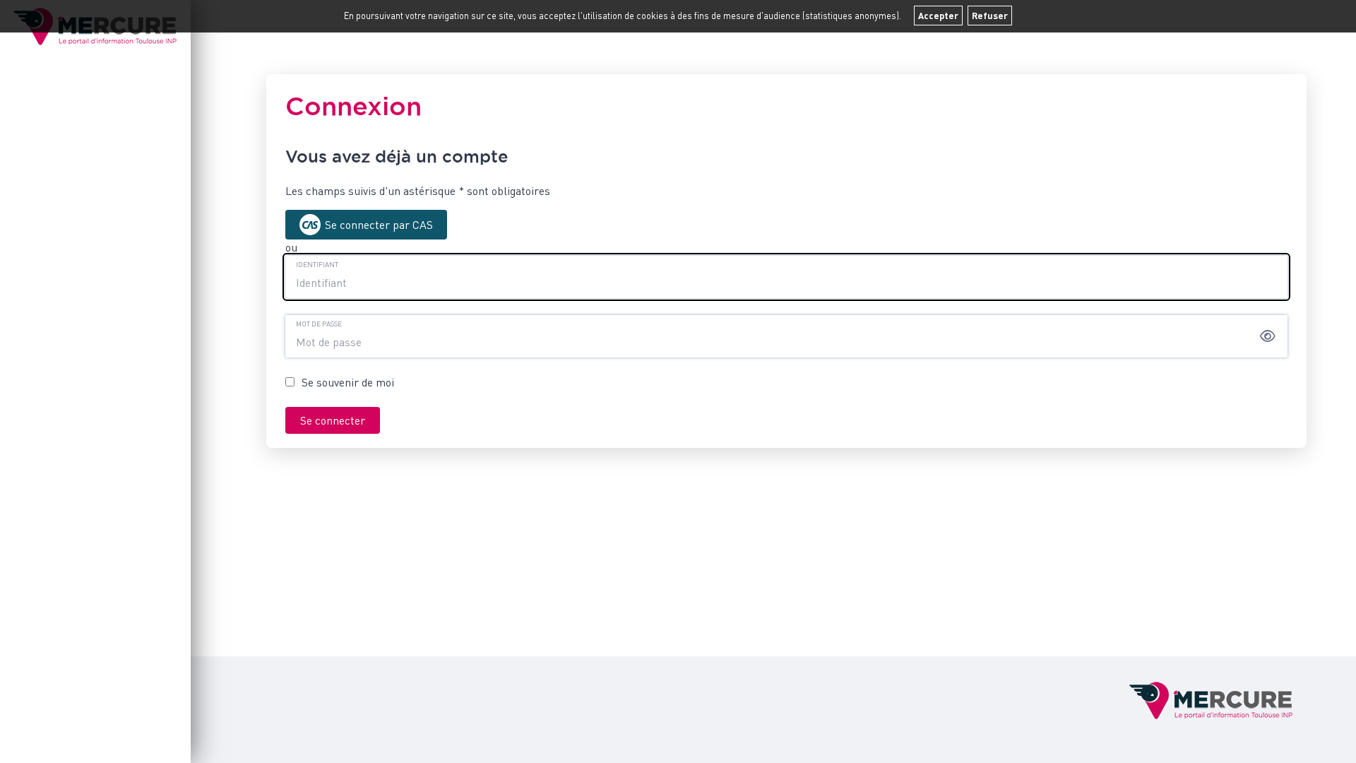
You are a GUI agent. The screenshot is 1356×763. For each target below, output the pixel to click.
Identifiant (317, 264)
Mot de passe (319, 323)
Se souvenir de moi (348, 382)
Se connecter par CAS (379, 225)
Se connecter (332, 420)
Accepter (938, 15)
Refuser (990, 15)
